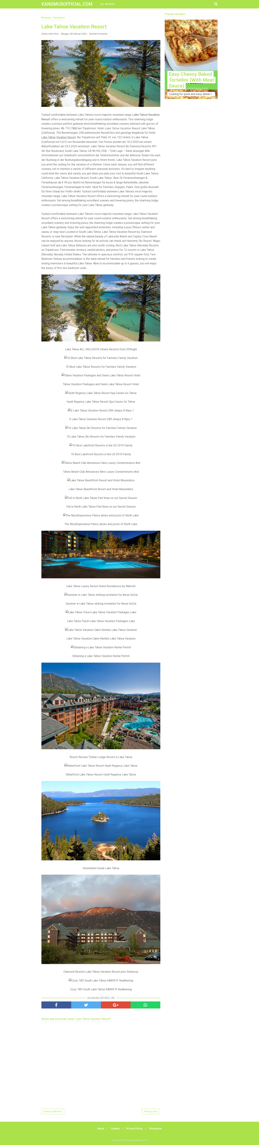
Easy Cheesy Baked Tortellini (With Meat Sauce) (191, 80)
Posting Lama (151, 1111)
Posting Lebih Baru (53, 1111)
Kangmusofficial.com (66, 4)
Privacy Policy (134, 1128)
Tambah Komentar (98, 33)
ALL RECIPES (107, 4)
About (100, 1128)
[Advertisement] (191, 171)
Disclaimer (155, 1128)
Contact (115, 1128)
